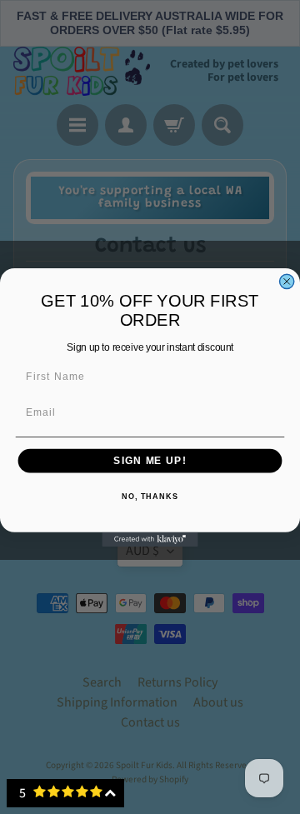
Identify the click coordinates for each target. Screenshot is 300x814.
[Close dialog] (287, 281)
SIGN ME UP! (149, 460)
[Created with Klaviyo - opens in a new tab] (150, 539)
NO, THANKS (150, 496)
